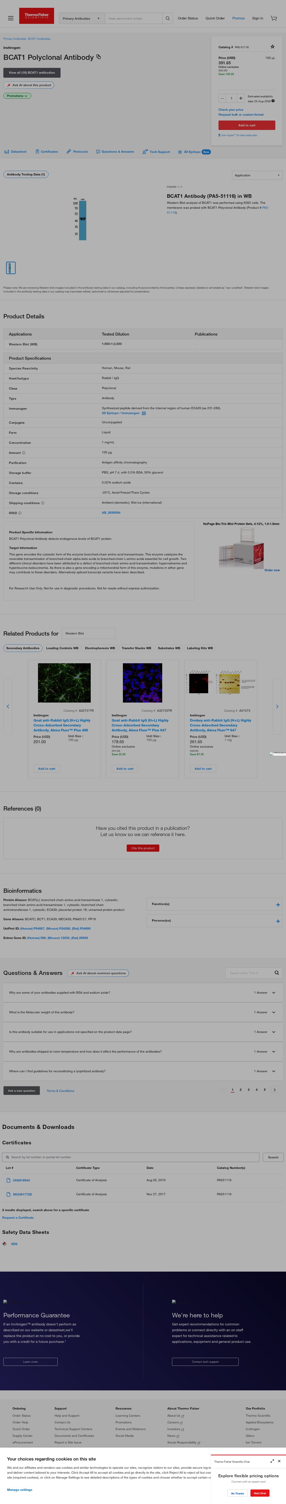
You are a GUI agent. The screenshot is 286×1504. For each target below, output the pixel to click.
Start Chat (260, 1493)
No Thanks (237, 1493)
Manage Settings (19, 1490)
